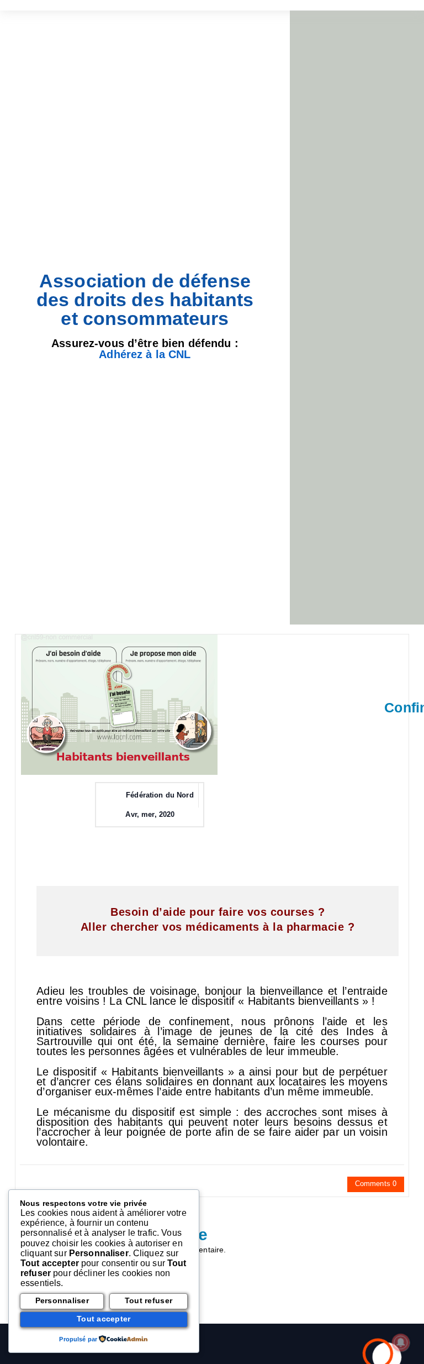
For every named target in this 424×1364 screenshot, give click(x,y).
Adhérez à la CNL (144, 354)
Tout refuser (148, 1301)
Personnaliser (62, 1301)
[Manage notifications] (401, 1342)
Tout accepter (103, 1319)
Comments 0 (375, 1183)
